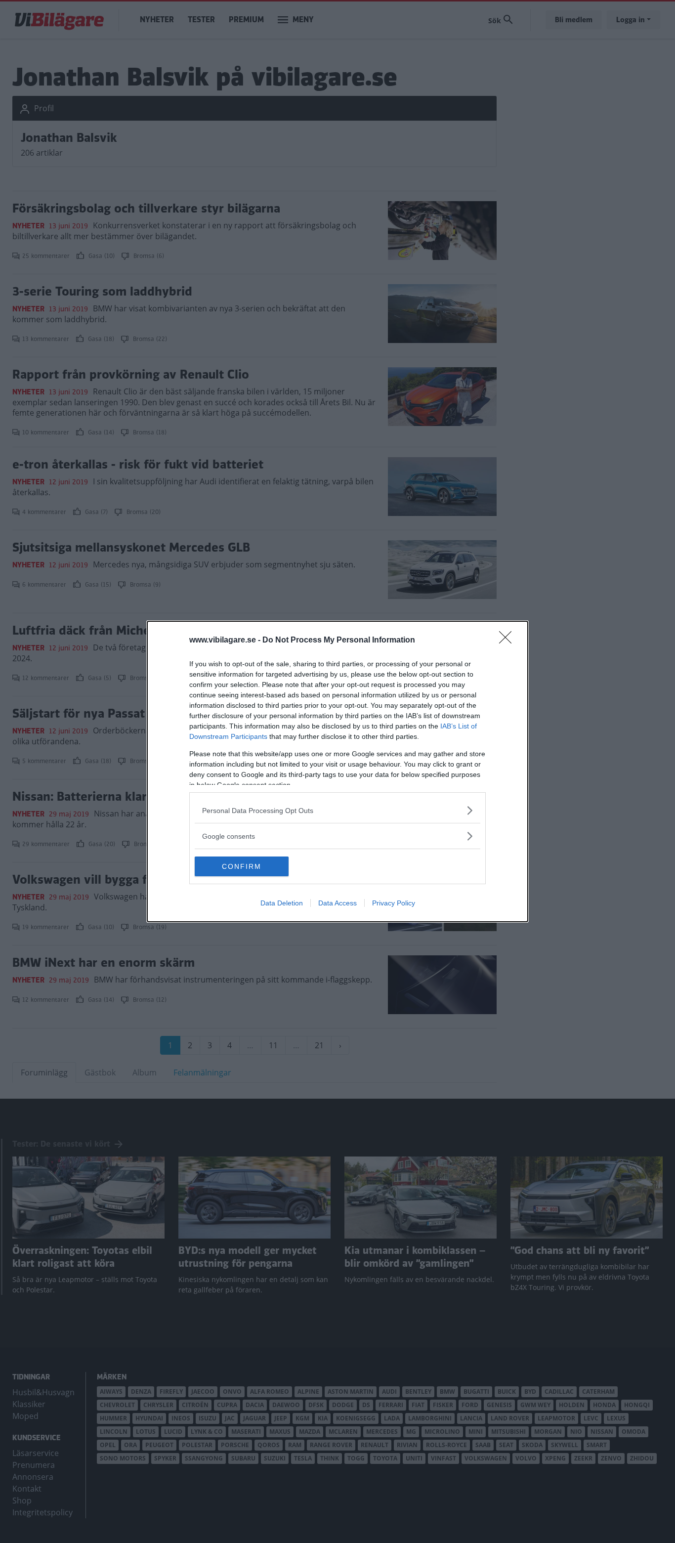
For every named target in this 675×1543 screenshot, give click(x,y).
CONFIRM (241, 866)
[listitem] (337, 810)
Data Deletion (281, 903)
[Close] (508, 640)
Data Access (337, 903)
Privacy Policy (393, 903)
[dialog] (337, 771)
